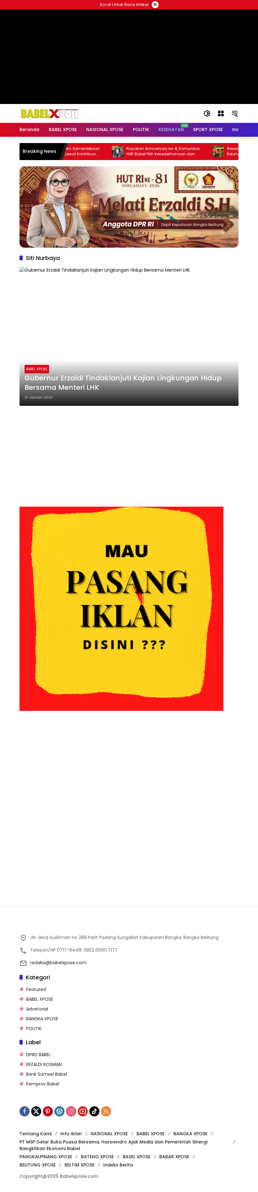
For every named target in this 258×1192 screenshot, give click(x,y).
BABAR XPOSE (174, 1157)
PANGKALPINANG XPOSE (46, 1157)
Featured (36, 989)
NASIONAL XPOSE (109, 1134)
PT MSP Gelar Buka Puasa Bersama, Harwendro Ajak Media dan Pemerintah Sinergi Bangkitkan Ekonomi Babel (113, 1145)
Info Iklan (71, 1134)
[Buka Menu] (221, 113)
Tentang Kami (36, 1134)
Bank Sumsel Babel (46, 1074)
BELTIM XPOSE (79, 1165)
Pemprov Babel (42, 1084)
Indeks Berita (118, 1165)
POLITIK (34, 1028)
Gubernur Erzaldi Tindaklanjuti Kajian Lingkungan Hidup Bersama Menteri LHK (123, 383)
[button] (207, 113)
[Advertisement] (129, 456)
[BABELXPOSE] (50, 113)
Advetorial (37, 1009)
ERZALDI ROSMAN (44, 1064)
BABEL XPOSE (37, 368)
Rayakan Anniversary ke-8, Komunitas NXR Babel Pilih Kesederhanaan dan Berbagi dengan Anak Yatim (140, 151)
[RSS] (106, 1111)
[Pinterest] (48, 1111)
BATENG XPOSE (97, 1157)
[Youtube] (83, 1111)
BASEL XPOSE (136, 1157)
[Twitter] (36, 1111)
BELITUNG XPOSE (38, 1165)
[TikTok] (94, 1111)
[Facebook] (25, 1111)
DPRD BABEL (38, 1054)
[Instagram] (71, 1111)
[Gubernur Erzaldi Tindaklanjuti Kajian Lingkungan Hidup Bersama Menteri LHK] (129, 336)
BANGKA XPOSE (42, 1019)
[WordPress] (59, 1111)
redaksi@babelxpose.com (58, 962)
